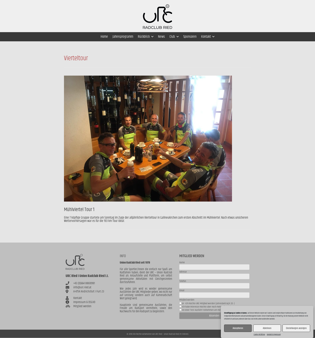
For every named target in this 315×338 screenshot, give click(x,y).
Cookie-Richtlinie (259, 335)
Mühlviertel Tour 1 (79, 209)
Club (172, 37)
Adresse (183, 272)
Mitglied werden (186, 300)
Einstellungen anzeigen (296, 328)
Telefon (182, 281)
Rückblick (144, 37)
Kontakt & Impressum (274, 335)
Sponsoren (190, 37)
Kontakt (206, 37)
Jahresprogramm (123, 37)
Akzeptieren (238, 328)
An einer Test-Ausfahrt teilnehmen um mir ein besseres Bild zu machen (214, 310)
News (161, 37)
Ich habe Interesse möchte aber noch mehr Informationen (208, 307)
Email (181, 290)
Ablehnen (267, 328)
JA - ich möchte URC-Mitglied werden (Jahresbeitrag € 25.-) (208, 303)
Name (182, 262)
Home (104, 37)
